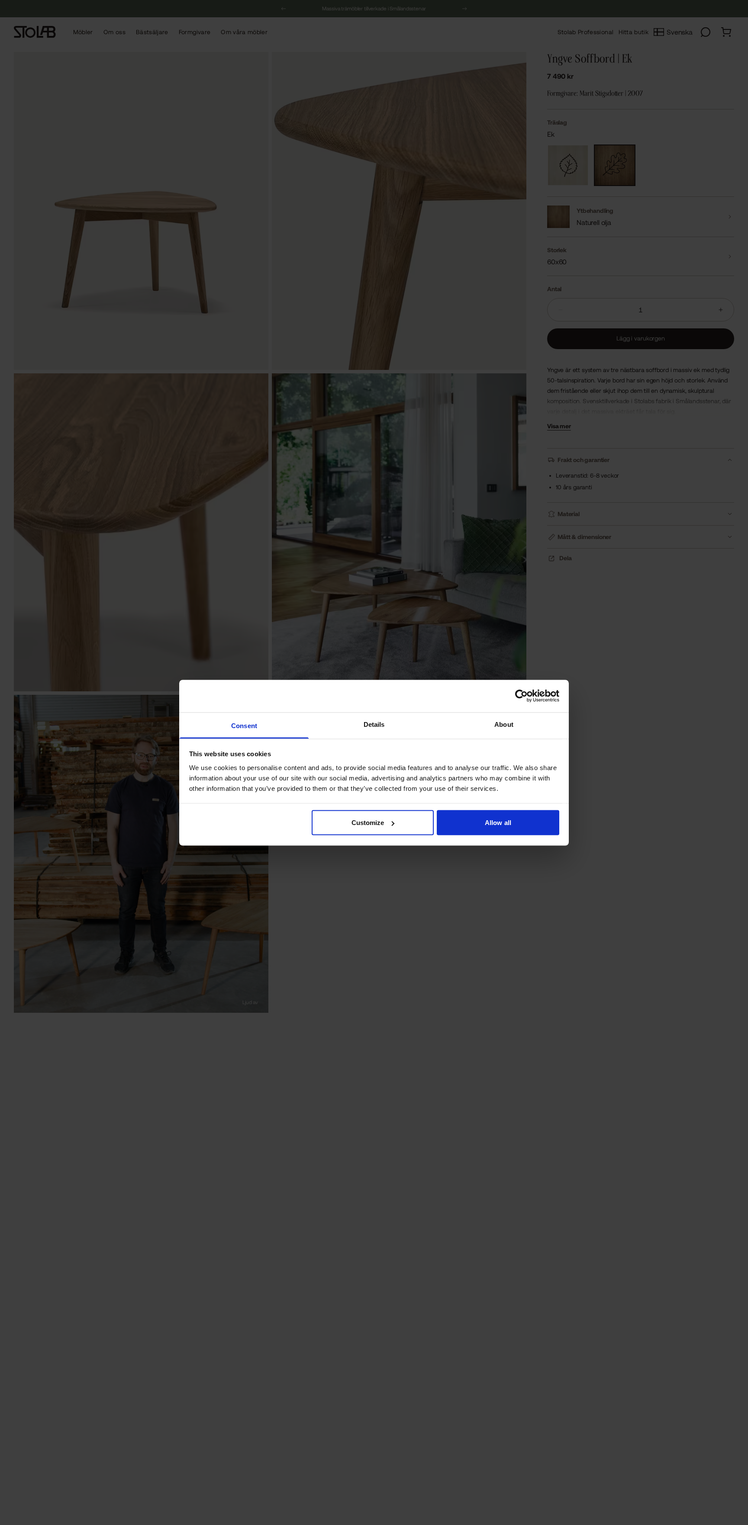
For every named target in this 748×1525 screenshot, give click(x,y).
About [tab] (503, 724)
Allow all (498, 822)
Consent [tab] (244, 725)
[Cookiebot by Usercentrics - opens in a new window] (521, 696)
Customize (367, 822)
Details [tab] (374, 724)
